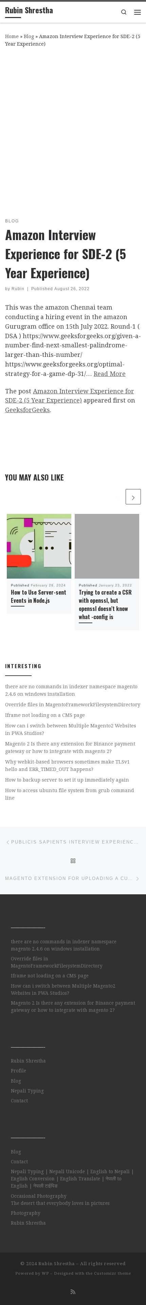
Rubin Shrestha (28, 1061)
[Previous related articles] (116, 496)
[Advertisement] (73, 131)
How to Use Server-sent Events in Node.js (38, 596)
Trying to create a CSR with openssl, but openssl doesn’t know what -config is (105, 604)
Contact (19, 1100)
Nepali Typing (27, 1091)
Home (12, 36)
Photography (25, 1213)
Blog (29, 36)
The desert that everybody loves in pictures (60, 1203)
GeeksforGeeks (27, 409)
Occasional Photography (39, 1196)
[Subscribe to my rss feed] (73, 1292)
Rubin (18, 288)
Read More (110, 373)
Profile (18, 1070)
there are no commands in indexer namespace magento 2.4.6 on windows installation (71, 690)
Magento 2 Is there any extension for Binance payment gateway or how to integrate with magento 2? (70, 747)
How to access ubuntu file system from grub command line (69, 794)
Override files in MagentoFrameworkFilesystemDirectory (72, 704)
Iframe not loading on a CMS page (45, 715)
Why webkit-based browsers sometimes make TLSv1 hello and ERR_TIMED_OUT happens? (67, 765)
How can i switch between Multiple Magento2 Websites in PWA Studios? (70, 729)
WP (45, 1273)
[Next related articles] (133, 496)
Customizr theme (112, 1273)
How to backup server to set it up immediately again (67, 780)
